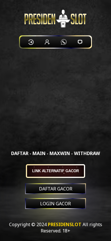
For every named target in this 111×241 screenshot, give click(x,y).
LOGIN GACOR (55, 203)
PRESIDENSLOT (64, 224)
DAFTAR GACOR (55, 189)
